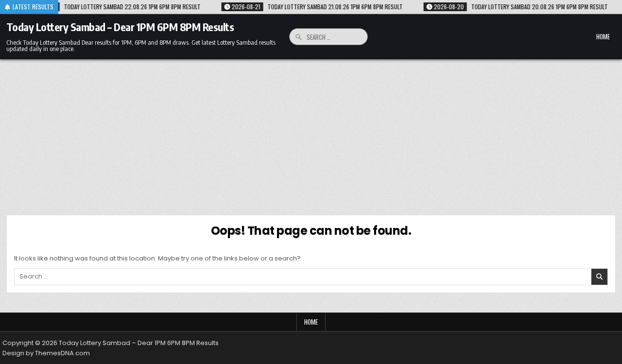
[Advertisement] (311, 132)
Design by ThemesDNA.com (46, 353)
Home (603, 36)
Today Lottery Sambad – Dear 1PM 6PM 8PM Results (120, 27)
